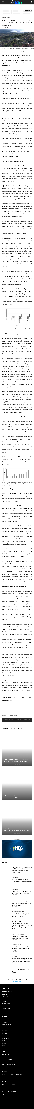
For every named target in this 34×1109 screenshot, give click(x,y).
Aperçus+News (16, 945)
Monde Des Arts (6, 1038)
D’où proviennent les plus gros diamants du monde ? (17, 796)
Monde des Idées (6, 1024)
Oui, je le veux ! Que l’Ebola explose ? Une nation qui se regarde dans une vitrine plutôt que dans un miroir (22, 926)
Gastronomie (5, 1033)
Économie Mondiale (18, 900)
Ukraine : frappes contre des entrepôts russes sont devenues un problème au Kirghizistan (21, 903)
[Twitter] (12, 706)
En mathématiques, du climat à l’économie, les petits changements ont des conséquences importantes (22, 881)
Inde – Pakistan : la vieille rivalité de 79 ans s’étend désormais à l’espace (21, 948)
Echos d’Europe (6, 1008)
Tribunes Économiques (8, 996)
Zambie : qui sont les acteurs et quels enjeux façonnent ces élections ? (20, 971)
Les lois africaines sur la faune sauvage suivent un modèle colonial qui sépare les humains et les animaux (17, 830)
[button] (2, 2)
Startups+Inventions (7, 1059)
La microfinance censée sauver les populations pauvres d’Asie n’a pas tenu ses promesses (22, 914)
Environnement (6, 17)
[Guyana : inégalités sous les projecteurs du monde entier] (6, 937)
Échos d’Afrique (6, 1001)
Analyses (4, 1020)
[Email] (26, 706)
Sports (3, 1045)
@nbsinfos (17, 982)
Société (14, 956)
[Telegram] (30, 706)
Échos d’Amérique (6, 1003)
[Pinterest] (15, 706)
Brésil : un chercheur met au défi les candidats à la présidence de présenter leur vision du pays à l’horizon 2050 (22, 870)
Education (15, 877)
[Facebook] (8, 706)
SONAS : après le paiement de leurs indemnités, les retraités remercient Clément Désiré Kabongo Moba (22, 959)
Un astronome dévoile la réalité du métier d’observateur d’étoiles (21, 892)
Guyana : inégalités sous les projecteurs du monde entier (20, 937)
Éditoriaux (4, 1022)
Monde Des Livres (6, 1041)
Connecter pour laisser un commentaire (17, 720)
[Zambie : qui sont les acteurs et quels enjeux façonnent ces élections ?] (6, 970)
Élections (15, 865)
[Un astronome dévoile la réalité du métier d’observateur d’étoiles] (6, 892)
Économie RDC (5, 994)
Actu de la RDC (16, 921)
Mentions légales (24, 1107)
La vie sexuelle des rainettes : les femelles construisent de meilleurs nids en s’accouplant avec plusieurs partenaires (17, 761)
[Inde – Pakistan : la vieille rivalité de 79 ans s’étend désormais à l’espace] (6, 948)
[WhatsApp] (19, 706)
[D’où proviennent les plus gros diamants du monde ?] (17, 783)
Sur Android (5, 1068)
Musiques (4, 1043)
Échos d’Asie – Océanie (8, 1006)
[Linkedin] (23, 706)
